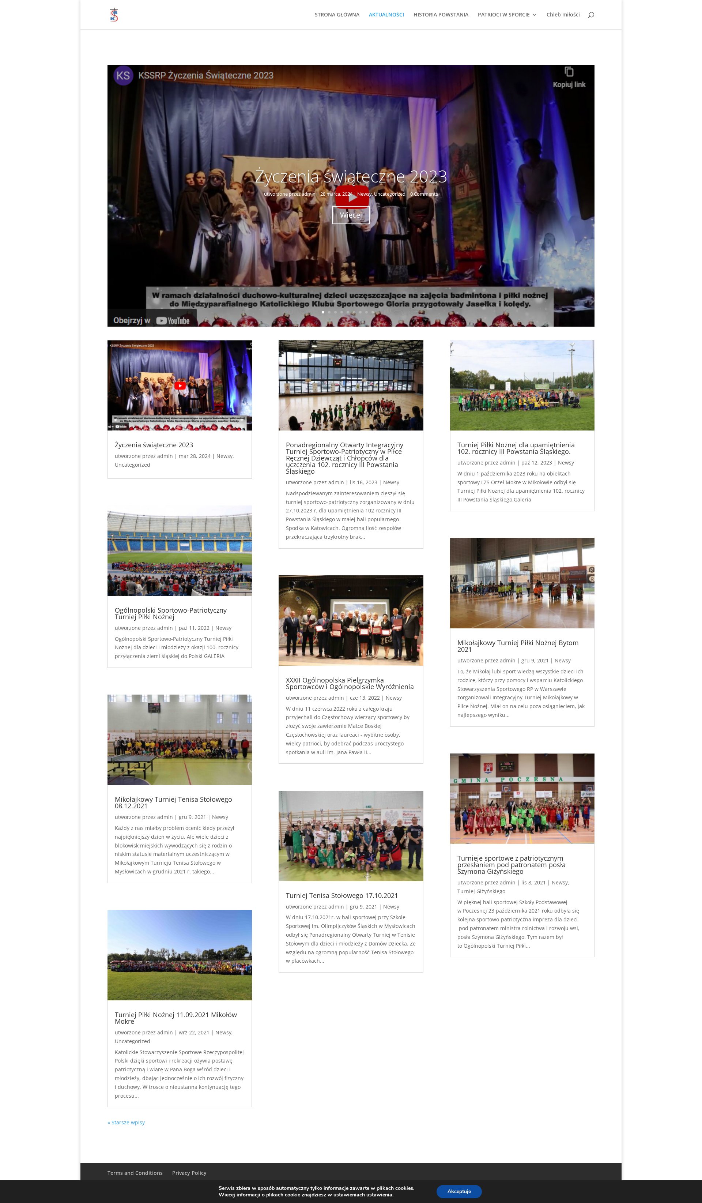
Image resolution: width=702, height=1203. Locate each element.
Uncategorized (389, 194)
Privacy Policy (189, 1172)
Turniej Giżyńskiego (481, 891)
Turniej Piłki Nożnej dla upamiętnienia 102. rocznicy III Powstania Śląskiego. (516, 448)
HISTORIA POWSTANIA (441, 15)
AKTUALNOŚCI (386, 15)
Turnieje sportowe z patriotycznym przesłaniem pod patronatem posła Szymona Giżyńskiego (511, 865)
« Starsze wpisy (126, 1122)
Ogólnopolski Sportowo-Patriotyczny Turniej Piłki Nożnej (171, 613)
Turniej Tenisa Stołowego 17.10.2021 (342, 895)
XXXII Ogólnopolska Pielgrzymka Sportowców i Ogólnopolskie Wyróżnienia (350, 683)
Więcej (351, 215)
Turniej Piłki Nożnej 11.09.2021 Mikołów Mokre (176, 1018)
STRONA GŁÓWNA (337, 15)
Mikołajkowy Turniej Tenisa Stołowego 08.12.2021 (173, 802)
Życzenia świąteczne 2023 (351, 176)
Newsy (364, 194)
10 (379, 312)
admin (309, 194)
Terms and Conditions (135, 1172)
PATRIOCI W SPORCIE (504, 15)
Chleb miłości (563, 15)
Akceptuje (459, 1191)
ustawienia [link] (379, 1194)
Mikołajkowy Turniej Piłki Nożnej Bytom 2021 (518, 646)
